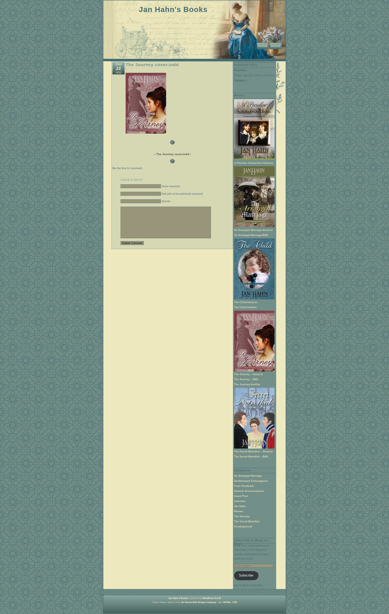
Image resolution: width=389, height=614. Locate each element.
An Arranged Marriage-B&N (251, 235)
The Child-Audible (245, 307)
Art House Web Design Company (198, 602)
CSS (235, 602)
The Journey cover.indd (152, 64)
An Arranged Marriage (248, 475)
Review (238, 511)
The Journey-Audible (247, 384)
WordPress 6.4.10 (212, 598)
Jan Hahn (240, 506)
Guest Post (241, 496)
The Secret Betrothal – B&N (251, 456)
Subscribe (246, 575)
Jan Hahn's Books (173, 9)
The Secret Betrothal (247, 521)
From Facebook (244, 485)
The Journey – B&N (246, 379)
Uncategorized (243, 526)
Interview (239, 501)
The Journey (242, 516)
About (275, 46)
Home (262, 46)
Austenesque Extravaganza (251, 480)
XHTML (227, 602)
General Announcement (249, 491)
